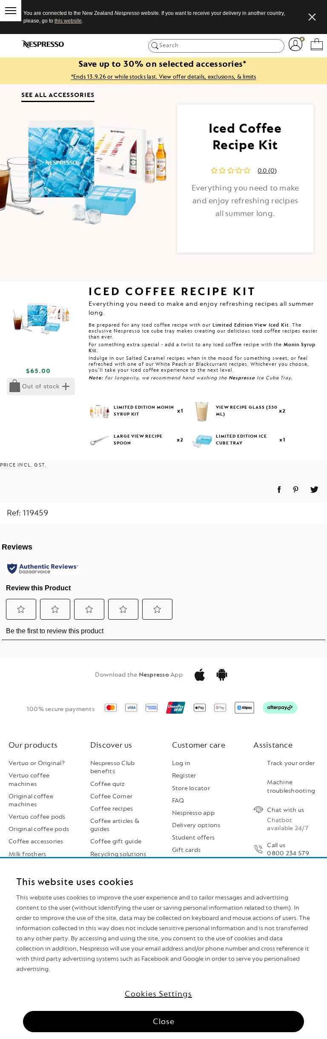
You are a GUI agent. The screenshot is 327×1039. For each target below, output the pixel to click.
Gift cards (186, 850)
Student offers (193, 838)
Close (164, 1021)
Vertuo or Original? (37, 763)
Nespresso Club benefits (112, 767)
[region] (163, 948)
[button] (21, 609)
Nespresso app (193, 813)
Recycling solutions (118, 854)
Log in (181, 763)
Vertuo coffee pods (37, 817)
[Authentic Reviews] (43, 568)
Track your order (291, 763)
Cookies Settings (158, 994)
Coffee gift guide (115, 841)
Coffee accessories (36, 841)
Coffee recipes (111, 809)
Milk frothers (27, 854)
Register (184, 775)
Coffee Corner (111, 796)
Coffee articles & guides (114, 825)
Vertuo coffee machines (29, 779)
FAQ (178, 801)
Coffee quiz (107, 784)
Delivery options (196, 825)
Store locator (191, 788)
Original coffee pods (39, 829)
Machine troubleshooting (291, 786)
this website (68, 21)
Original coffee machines (31, 800)
